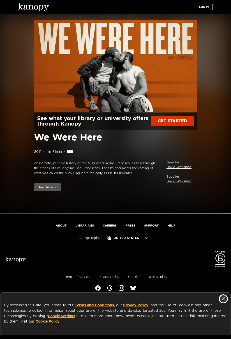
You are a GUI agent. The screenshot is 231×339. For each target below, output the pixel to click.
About (61, 225)
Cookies (134, 277)
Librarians (85, 225)
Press (130, 225)
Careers (110, 225)
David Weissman (179, 167)
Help (172, 225)
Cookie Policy (48, 321)
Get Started (172, 121)
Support (151, 225)
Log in (204, 7)
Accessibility (158, 277)
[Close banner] (223, 298)
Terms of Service (77, 277)
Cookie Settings (61, 316)
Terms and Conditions (94, 305)
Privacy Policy (135, 305)
